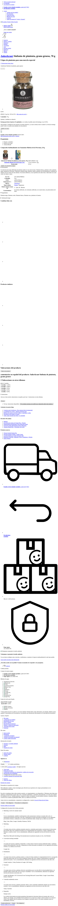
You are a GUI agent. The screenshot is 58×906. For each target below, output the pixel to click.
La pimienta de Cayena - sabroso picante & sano (15, 411)
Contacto (9, 18)
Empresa (6, 778)
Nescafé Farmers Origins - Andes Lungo (13, 434)
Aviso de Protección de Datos (41, 800)
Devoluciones (10, 13)
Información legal (6, 198)
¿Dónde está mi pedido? (12, 12)
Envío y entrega (7, 722)
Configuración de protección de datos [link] (12, 774)
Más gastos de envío (21, 114)
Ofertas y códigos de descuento (11, 725)
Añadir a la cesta (5, 128)
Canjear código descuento (10, 738)
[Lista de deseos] (5, 34)
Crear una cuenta (8, 32)
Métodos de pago (11, 16)
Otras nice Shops (8, 780)
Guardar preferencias (5, 903)
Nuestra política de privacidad (8, 805)
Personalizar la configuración (21, 802)
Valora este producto (5, 371)
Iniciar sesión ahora (8, 27)
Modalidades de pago (9, 721)
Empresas (6, 727)
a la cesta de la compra (9, 4)
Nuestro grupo (7, 754)
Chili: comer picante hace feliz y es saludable (14, 415)
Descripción (5, 167)
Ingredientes (5, 192)
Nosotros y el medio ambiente (11, 743)
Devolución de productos (10, 723)
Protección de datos (8, 770)
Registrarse (6, 734)
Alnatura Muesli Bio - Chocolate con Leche (14, 427)
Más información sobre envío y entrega (10, 136)
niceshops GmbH (11, 766)
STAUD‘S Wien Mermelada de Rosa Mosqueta (15, 425)
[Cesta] (30, 36)
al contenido (6, 3)
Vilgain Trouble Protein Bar (10, 433)
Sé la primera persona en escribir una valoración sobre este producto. (36, 404)
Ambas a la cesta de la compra (8, 165)
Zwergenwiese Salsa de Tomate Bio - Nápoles (15, 423)
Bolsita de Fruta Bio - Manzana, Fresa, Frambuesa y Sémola (18, 437)
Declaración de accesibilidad (10, 773)
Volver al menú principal (9, 2)
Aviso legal (6, 769)
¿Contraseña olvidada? (9, 735)
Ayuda (5, 11)
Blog (5, 746)
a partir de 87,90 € (16, 7)
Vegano (16, 185)
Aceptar (3, 802)
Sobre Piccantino (8, 753)
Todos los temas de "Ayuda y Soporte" (16, 19)
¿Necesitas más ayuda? (9, 726)
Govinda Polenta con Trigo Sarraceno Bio (14, 435)
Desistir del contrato (5, 782)
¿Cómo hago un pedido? (9, 719)
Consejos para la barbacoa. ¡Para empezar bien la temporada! (18, 410)
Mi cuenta (6, 718)
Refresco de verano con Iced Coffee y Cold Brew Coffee (17, 413)
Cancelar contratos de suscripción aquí (13, 776)
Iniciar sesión (7, 733)
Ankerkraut (7, 56)
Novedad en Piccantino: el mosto (11, 414)
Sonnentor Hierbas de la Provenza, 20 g (14, 162)
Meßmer (6, 421)
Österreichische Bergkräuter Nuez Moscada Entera (16, 424)
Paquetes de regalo (8, 747)
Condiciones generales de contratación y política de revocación (19, 772)
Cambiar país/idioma (14, 764)
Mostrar (3, 401)
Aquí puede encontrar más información (10, 659)
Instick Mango (7, 438)
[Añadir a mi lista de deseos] (1, 130)
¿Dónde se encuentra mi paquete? (12, 737)
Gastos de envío (10, 15)
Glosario (6, 745)
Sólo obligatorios (9, 802)
